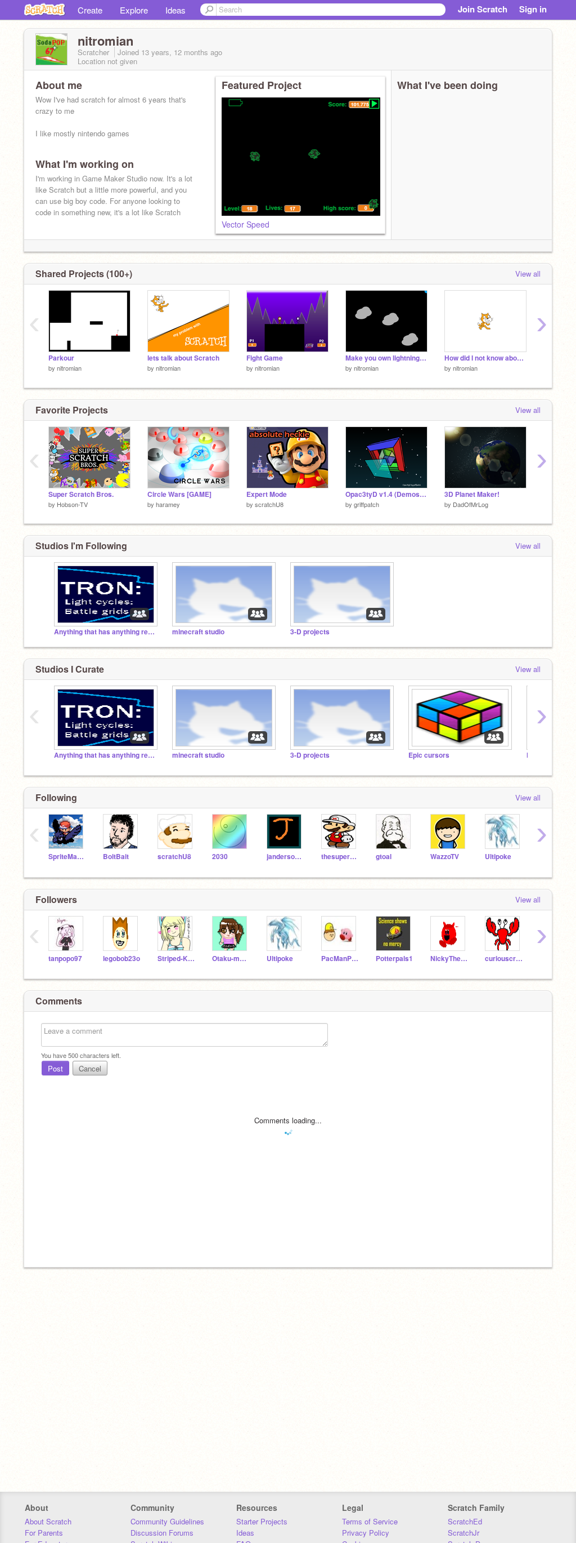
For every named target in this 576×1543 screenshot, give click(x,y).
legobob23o (121, 958)
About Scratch (48, 1521)
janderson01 (285, 856)
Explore (134, 10)
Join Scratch (482, 9)
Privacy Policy (365, 1532)
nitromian (69, 367)
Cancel (90, 1068)
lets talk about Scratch (183, 358)
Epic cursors (428, 755)
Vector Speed (245, 224)
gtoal (384, 856)
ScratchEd (465, 1521)
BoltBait (116, 856)
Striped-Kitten (176, 958)
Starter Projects (261, 1521)
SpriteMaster (67, 856)
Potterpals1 (394, 958)
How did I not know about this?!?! (485, 358)
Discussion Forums (162, 1532)
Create (90, 10)
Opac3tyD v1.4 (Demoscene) (386, 494)
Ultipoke (498, 856)
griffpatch (366, 504)
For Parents (44, 1532)
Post (55, 1068)
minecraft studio (198, 632)
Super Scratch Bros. (81, 494)
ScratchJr (463, 1532)
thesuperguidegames (340, 856)
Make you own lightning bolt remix (386, 358)
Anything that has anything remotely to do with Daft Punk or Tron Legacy (104, 632)
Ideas (175, 10)
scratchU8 (269, 504)
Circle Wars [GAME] (179, 494)
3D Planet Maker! (472, 494)
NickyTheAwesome (449, 958)
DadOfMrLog (470, 504)
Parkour (61, 358)
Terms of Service (370, 1521)
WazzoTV (444, 856)
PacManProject (340, 958)
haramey (168, 504)
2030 (220, 856)
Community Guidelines (167, 1521)
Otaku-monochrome (231, 958)
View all (528, 273)
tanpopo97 (65, 958)
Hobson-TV (72, 504)
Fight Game (264, 358)
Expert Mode (266, 494)
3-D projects (310, 632)
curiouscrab (504, 958)
